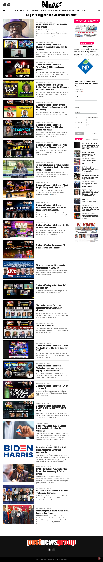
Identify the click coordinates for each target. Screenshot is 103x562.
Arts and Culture (52, 10)
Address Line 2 (78, 112)
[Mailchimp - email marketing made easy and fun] (94, 133)
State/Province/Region (91, 117)
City (76, 117)
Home (16, 10)
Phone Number (78, 128)
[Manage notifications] (99, 558)
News (27, 10)
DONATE (22, 10)
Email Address (79, 91)
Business (43, 10)
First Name (77, 96)
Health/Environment (64, 10)
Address (77, 107)
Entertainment (35, 10)
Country (88, 122)
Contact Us (84, 10)
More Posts (36, 529)
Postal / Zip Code (79, 122)
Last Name (77, 102)
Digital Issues (75, 10)
